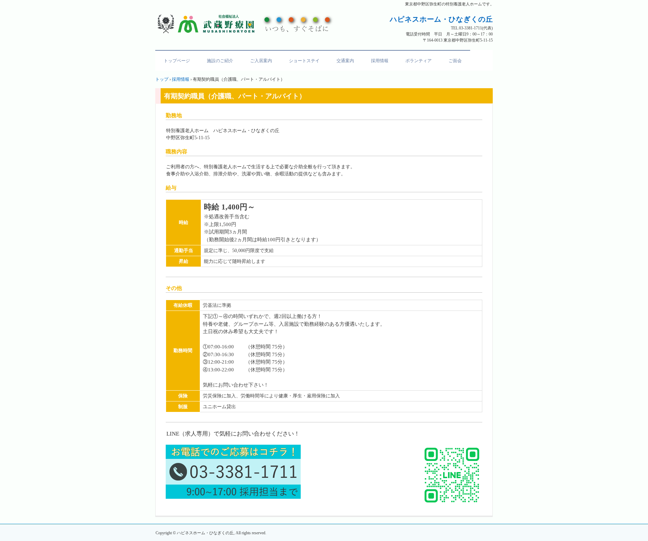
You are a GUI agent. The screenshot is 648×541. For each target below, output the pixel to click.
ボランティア (418, 60)
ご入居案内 (261, 60)
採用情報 (379, 60)
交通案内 (345, 60)
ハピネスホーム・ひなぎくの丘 (247, 24)
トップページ (177, 60)
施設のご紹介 (220, 60)
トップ (161, 79)
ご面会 (455, 60)
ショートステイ (304, 60)
